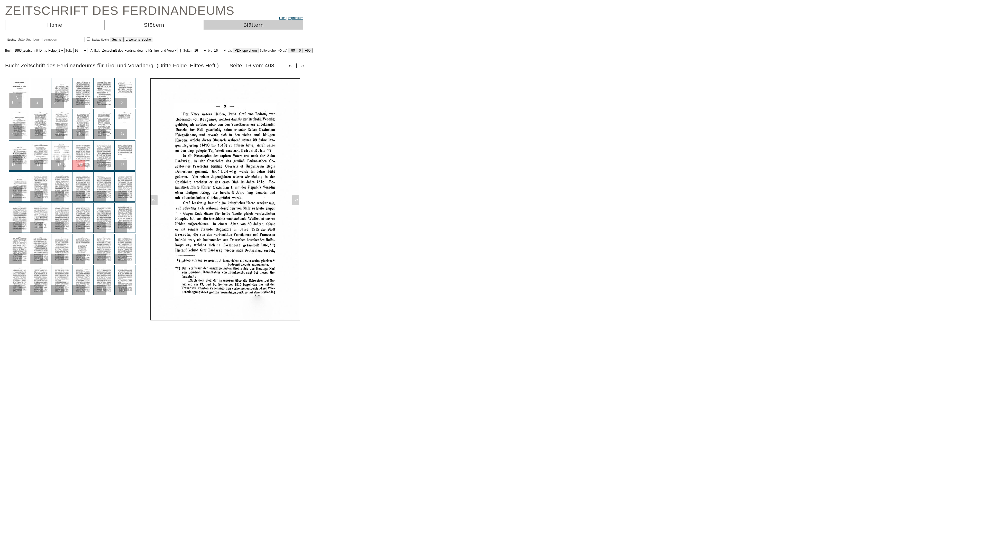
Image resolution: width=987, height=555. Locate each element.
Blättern (253, 25)
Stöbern (154, 25)
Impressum (295, 18)
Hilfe (282, 18)
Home (54, 25)
